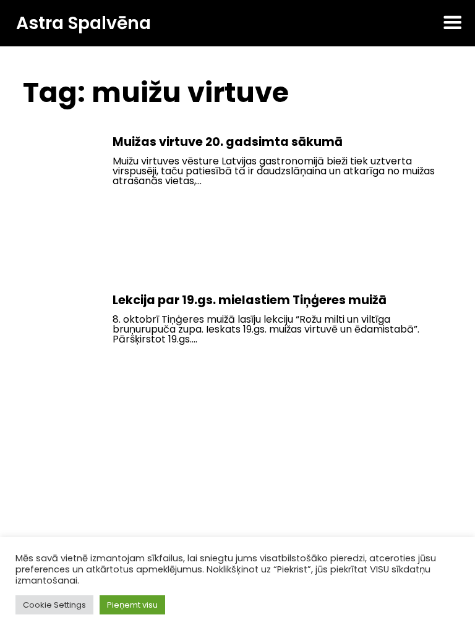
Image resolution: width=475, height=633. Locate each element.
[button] (452, 23)
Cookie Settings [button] (54, 605)
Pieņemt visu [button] (132, 605)
